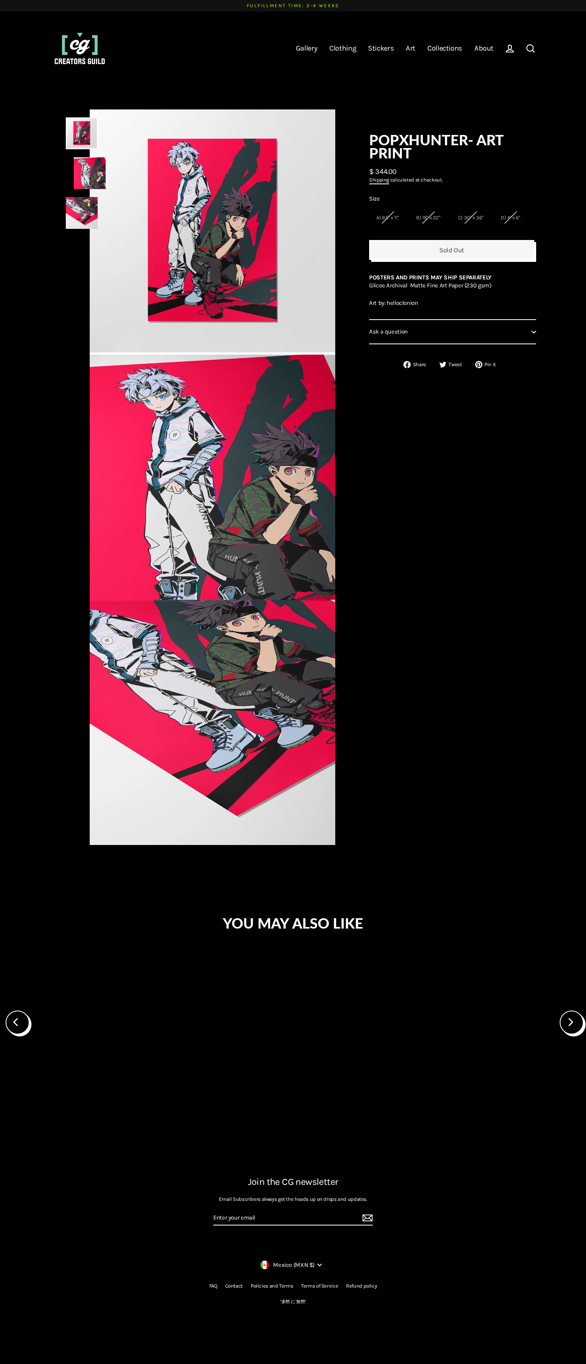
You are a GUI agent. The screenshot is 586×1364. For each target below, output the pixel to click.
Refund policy (361, 1286)
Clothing (342, 48)
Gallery (306, 48)
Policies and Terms (272, 1286)
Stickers (381, 48)
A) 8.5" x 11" (387, 218)
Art (410, 48)
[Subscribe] (366, 1218)
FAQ (213, 1286)
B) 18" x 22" (428, 218)
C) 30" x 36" (471, 218)
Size (374, 198)
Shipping (379, 180)
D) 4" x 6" (510, 218)
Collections (444, 48)
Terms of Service (319, 1286)
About (484, 48)
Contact (234, 1286)
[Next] (572, 1022)
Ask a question (388, 331)
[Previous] (17, 1022)
